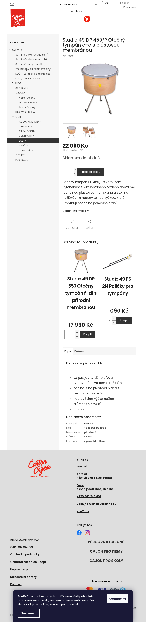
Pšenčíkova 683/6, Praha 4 (95, 476)
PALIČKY (24, 145)
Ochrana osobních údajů (28, 562)
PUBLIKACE (21, 160)
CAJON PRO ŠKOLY (106, 560)
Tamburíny (26, 150)
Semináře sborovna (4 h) (31, 59)
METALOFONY (27, 131)
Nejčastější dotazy (23, 577)
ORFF (18, 117)
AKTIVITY (17, 50)
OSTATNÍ (20, 155)
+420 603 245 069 (89, 496)
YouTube (83, 511)
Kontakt (16, 584)
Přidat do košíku (90, 172)
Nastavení (29, 613)
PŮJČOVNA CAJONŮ (106, 541)
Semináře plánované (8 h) (31, 54)
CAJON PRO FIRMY (106, 551)
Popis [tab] (67, 351)
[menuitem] (16, 32)
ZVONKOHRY (26, 136)
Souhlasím (117, 599)
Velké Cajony (27, 97)
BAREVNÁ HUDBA (25, 112)
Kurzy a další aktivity (27, 78)
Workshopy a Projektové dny (33, 69)
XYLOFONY (25, 126)
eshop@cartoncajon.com (95, 487)
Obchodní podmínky (25, 554)
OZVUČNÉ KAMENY (30, 121)
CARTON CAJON (69, 4)
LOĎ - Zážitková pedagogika (32, 74)
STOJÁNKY (21, 88)
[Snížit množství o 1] (75, 174)
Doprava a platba (23, 569)
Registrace (129, 7)
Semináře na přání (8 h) (30, 64)
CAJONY (20, 93)
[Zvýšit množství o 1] (75, 170)
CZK (107, 2)
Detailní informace (74, 211)
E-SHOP (16, 83)
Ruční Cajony (27, 107)
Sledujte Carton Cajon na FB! (97, 504)
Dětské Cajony (28, 102)
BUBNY (23, 141)
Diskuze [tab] (79, 351)
